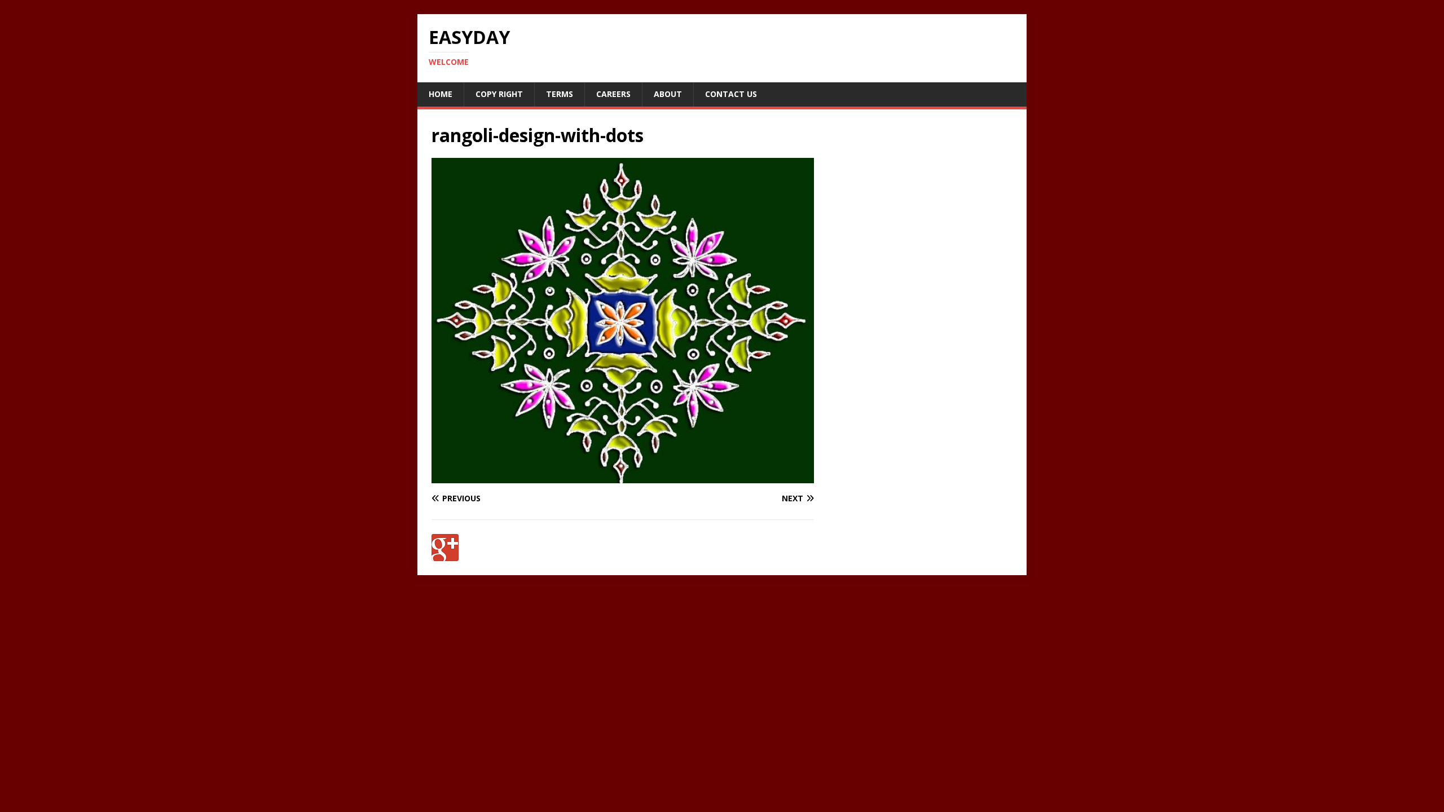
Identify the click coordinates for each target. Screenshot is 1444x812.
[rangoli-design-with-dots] (623, 476)
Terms (559, 94)
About (668, 94)
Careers (613, 94)
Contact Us (731, 94)
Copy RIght (499, 94)
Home (440, 94)
